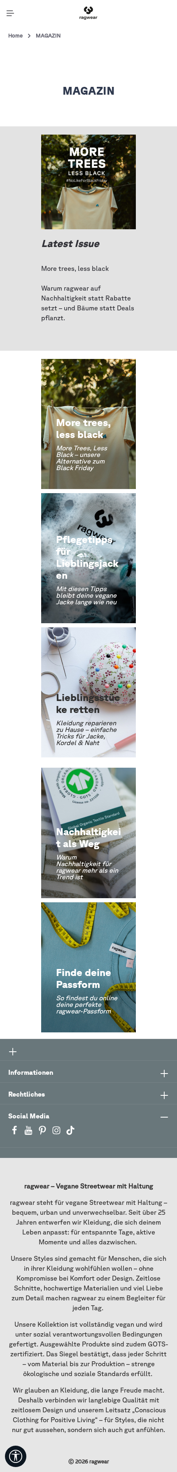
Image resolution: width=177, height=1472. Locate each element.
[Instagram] (57, 1133)
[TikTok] (70, 1133)
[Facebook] (15, 1133)
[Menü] (10, 13)
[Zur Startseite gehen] (88, 13)
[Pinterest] (43, 1133)
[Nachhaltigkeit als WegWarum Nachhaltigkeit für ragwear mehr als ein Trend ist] (88, 833)
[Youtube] (29, 1133)
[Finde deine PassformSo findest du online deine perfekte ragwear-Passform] (88, 967)
